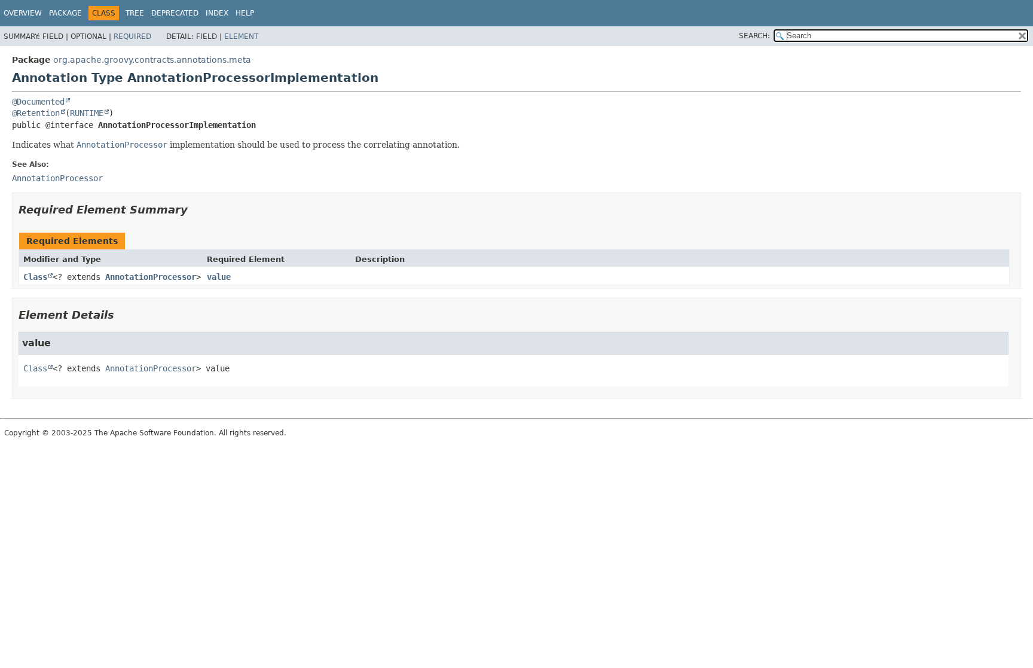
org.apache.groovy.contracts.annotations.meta (152, 60)
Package (65, 13)
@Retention (36, 113)
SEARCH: (754, 36)
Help (245, 13)
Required (132, 36)
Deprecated (174, 13)
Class (35, 277)
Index (217, 13)
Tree (135, 13)
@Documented (38, 101)
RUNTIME (86, 113)
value (219, 277)
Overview (23, 13)
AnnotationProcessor (150, 277)
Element (241, 36)
